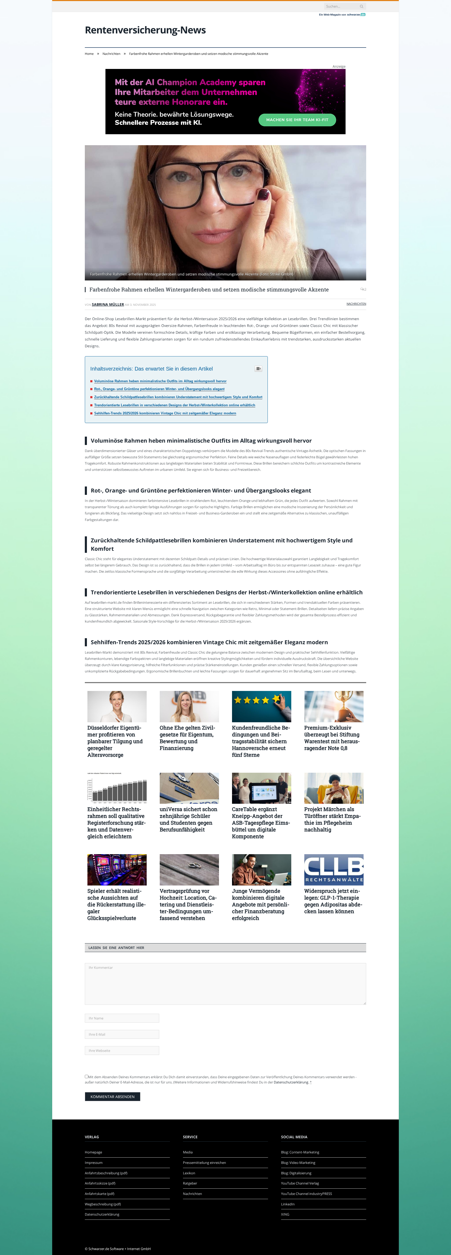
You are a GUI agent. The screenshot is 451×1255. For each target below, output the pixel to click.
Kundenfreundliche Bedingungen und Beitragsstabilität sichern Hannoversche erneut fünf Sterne (261, 741)
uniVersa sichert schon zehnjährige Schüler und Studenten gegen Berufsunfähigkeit (188, 819)
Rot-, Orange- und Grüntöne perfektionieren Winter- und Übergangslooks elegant (159, 389)
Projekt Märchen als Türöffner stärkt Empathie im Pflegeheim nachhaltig (332, 819)
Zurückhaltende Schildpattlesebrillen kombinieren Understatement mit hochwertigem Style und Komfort (178, 397)
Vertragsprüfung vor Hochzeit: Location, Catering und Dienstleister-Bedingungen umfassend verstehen (188, 904)
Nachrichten (356, 304)
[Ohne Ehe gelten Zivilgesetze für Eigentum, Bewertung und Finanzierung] (189, 706)
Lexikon (189, 1173)
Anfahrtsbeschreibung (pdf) (106, 1173)
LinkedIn (288, 1204)
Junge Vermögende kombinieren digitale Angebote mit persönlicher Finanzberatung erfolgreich (260, 904)
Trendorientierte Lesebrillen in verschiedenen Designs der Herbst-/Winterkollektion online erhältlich (174, 405)
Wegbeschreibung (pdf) (103, 1204)
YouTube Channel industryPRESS (306, 1193)
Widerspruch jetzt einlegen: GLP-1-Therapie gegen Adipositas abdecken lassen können (333, 900)
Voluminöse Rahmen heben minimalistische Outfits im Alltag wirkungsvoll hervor (160, 381)
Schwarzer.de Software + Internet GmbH (119, 1248)
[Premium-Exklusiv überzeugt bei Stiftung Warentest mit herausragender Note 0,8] (334, 706)
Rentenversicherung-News (145, 29)
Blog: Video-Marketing (298, 1162)
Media (188, 1152)
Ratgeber (190, 1183)
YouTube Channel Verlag (300, 1183)
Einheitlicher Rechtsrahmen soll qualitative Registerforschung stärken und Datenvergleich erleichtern (116, 823)
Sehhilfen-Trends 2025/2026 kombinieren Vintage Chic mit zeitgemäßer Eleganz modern (165, 413)
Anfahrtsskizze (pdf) (100, 1183)
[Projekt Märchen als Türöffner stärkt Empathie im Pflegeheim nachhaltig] (334, 788)
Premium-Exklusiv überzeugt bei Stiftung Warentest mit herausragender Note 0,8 (332, 737)
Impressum (94, 1162)
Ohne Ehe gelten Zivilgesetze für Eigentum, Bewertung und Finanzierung (187, 737)
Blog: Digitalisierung (296, 1173)
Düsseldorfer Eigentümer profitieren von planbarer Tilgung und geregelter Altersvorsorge (115, 741)
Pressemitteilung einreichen (204, 1162)
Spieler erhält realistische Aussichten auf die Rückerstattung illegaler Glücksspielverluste (116, 904)
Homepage (93, 1152)
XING (285, 1214)
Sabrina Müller (108, 304)
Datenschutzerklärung (291, 1082)
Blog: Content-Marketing (300, 1152)
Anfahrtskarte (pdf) (99, 1193)
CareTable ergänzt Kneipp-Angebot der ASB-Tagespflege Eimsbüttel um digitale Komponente (261, 823)
